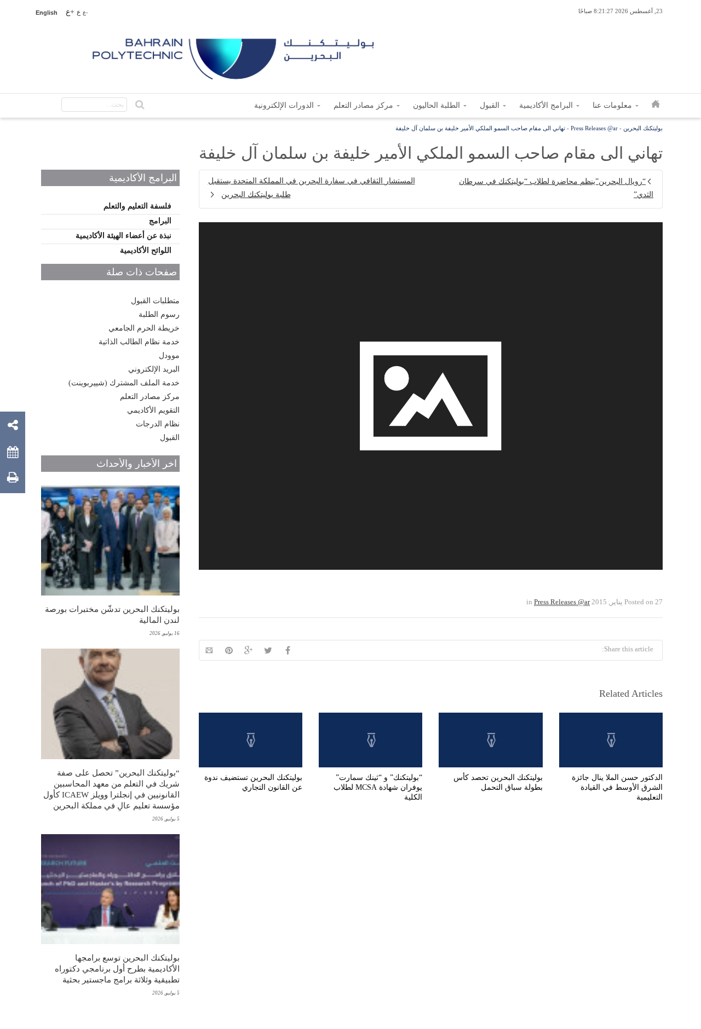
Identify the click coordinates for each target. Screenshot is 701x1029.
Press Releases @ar (594, 128)
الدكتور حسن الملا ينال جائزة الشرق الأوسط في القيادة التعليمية (617, 787)
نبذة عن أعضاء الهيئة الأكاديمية (123, 236)
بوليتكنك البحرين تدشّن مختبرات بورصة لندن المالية (112, 615)
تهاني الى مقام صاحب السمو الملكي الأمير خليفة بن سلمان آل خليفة (480, 128)
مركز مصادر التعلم (150, 396)
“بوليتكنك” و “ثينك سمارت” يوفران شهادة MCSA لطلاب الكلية (378, 787)
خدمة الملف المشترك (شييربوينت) (124, 383)
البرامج (160, 221)
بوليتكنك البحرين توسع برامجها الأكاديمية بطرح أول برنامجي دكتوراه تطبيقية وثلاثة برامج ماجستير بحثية (117, 968)
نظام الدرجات (158, 424)
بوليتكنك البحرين (643, 128)
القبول (170, 437)
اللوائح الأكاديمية (145, 250)
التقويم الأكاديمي (153, 410)
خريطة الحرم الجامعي (144, 328)
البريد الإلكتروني (154, 369)
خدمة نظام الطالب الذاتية (139, 342)
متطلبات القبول (155, 301)
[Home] (234, 54)
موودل (169, 355)
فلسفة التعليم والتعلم (137, 206)
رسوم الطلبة (159, 314)
